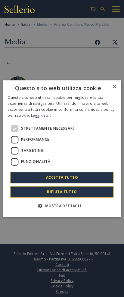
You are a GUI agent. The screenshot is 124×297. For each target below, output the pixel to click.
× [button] (114, 86)
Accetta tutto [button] (62, 177)
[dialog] (62, 148)
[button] (61, 205)
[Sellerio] (20, 9)
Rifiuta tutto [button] (62, 191)
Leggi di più (41, 115)
